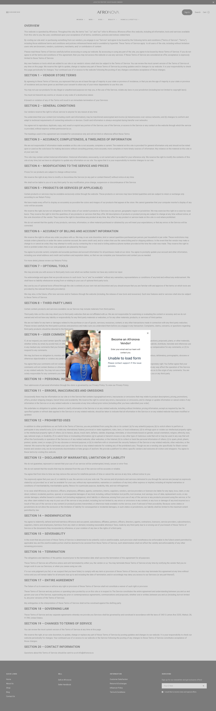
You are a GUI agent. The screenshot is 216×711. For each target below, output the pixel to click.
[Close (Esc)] (147, 333)
